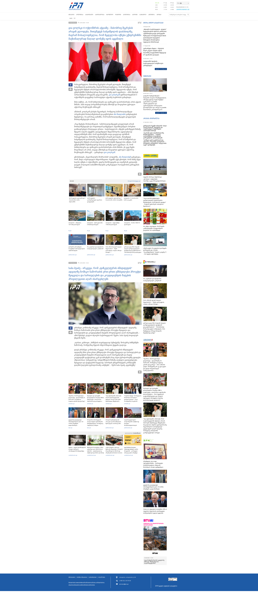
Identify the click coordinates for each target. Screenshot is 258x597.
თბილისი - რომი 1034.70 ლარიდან (132, 223)
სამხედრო (142, 14)
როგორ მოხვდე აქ (134, 181)
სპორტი (134, 14)
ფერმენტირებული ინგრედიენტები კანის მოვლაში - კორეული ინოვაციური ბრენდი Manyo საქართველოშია (131, 451)
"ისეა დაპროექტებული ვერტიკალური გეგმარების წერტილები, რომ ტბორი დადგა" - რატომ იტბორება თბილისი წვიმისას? (154, 202)
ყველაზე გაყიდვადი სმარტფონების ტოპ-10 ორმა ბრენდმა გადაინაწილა (76, 422)
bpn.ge (157, 2)
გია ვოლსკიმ (114, 95)
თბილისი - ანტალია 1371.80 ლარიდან (75, 223)
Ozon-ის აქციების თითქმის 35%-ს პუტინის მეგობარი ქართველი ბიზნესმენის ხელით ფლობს (155, 511)
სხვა (71, 18)
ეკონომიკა (126, 14)
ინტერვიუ (147, 76)
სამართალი (89, 14)
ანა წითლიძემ (125, 157)
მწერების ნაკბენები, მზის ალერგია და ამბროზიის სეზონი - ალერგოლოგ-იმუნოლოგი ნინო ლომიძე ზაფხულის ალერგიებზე (95, 451)
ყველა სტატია (160, 112)
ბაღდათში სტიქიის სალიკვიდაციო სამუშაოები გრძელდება (153, 63)
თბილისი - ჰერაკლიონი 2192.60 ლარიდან (95, 223)
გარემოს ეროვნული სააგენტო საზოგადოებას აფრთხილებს (77, 248)
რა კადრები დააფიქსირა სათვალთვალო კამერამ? (95, 247)
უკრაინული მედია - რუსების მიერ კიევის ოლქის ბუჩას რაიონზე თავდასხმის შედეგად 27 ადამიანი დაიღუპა (154, 52)
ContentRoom (136, 433)
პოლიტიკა (79, 14)
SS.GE (72, 181)
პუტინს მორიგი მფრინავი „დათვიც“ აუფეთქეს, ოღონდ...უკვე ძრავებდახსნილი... (154, 179)
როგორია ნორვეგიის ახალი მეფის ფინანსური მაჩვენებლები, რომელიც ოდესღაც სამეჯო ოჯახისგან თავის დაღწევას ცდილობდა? (95, 424)
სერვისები (92, 577)
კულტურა (151, 14)
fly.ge (70, 230)
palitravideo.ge (73, 254)
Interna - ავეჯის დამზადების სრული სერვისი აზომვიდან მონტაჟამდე (77, 449)
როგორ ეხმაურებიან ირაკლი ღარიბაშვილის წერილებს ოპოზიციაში (113, 421)
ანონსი (159, 14)
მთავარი (71, 14)
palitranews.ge (110, 427)
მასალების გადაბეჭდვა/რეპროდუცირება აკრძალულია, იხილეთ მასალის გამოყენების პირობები (87, 584)
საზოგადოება (99, 14)
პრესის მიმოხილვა (151, 118)
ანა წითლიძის (120, 114)
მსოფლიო (109, 14)
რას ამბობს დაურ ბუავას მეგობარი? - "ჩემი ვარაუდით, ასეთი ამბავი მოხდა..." (114, 249)
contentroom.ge (73, 455)
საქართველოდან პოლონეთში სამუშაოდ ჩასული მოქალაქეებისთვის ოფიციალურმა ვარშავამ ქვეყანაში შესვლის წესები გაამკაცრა (132, 425)
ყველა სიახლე (160, 69)
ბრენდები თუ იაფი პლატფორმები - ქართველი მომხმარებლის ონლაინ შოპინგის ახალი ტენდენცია (153, 464)
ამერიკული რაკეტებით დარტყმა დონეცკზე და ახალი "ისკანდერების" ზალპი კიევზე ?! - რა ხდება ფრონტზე (155, 251)
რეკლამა (101, 577)
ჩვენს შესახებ (82, 577)
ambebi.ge (71, 403)
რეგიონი (118, 14)
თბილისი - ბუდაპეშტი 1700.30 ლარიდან (113, 223)
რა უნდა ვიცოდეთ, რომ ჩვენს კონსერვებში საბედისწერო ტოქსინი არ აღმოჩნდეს (153, 228)
